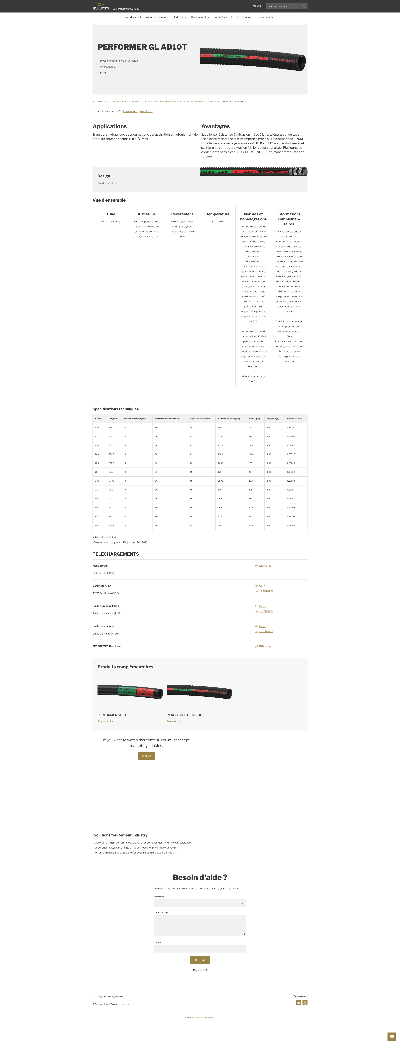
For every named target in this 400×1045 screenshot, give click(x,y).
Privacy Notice (207, 1017)
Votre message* (161, 912)
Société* (158, 942)
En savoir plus (105, 721)
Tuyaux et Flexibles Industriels (160, 101)
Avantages (146, 111)
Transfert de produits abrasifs (201, 101)
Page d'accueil (100, 101)
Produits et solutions (125, 101)
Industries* (159, 897)
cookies (146, 755)
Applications (130, 111)
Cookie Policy (191, 1017)
